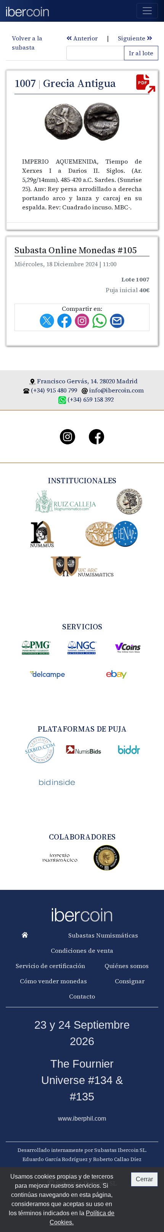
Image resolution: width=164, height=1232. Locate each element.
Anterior (85, 38)
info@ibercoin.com (116, 390)
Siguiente (132, 38)
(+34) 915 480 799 (54, 390)
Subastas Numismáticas (103, 935)
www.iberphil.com (82, 1118)
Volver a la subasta (27, 42)
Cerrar (144, 1179)
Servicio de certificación (50, 966)
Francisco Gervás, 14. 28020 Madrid (87, 381)
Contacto (82, 996)
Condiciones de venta (82, 950)
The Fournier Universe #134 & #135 (82, 1080)
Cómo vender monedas (53, 981)
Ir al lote (141, 53)
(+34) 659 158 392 (91, 399)
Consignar (130, 981)
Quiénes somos (127, 966)
